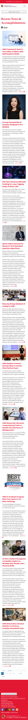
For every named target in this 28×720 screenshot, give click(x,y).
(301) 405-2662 (11, 707)
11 (13, 673)
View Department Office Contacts (9, 694)
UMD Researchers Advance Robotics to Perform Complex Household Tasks (13, 625)
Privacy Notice (14, 712)
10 (10, 673)
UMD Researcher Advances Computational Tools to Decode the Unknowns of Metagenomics (13, 426)
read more (21, 91)
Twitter (6, 709)
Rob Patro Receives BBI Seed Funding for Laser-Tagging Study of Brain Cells (14, 184)
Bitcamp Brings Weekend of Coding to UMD (13, 305)
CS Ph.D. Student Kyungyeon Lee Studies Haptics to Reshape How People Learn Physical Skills (14, 562)
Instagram (9, 709)
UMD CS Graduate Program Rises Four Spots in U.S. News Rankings (13, 499)
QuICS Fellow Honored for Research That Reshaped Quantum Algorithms (12, 246)
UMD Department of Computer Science (11, 6)
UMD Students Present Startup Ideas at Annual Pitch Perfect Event (12, 365)
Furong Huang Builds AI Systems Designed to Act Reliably (12, 124)
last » (3, 676)
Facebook (2, 709)
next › (20, 673)
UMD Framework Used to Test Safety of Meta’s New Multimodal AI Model (12, 51)
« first (3, 670)
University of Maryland (14, 1)
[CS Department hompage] (14, 716)
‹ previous (9, 670)
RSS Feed (17, 709)
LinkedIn (13, 709)
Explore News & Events (14, 12)
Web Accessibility (5, 712)
